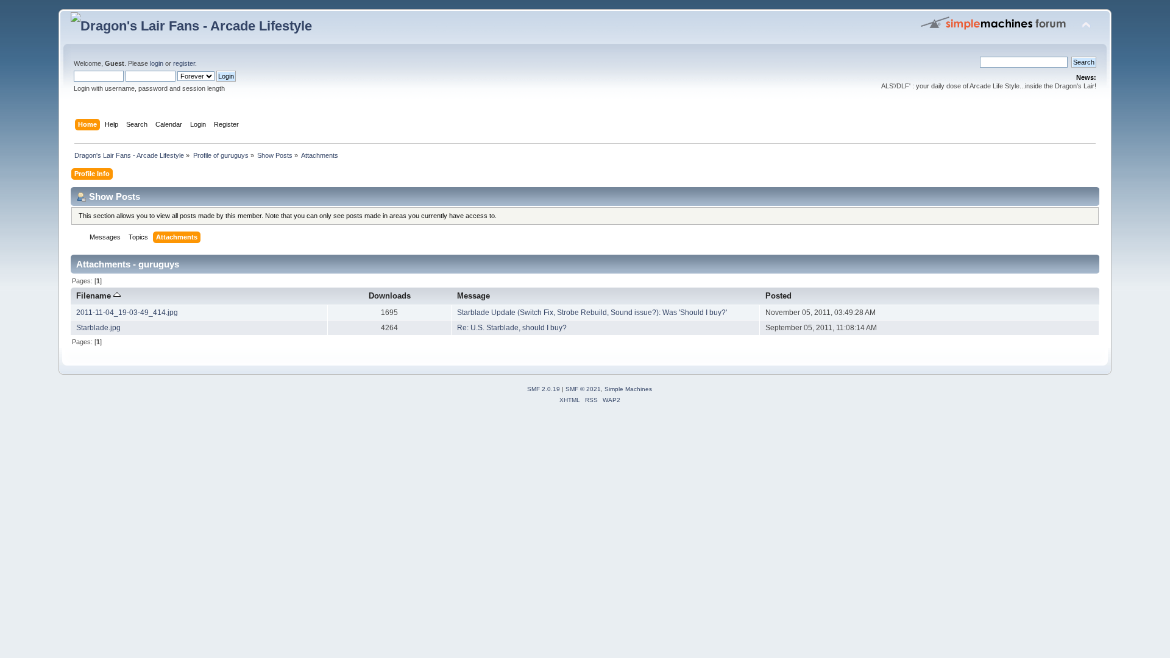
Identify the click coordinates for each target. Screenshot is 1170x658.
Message (473, 295)
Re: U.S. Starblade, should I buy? (512, 328)
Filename (94, 295)
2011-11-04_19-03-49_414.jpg (127, 312)
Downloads (390, 295)
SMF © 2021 (583, 389)
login (156, 63)
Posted (778, 295)
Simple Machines (628, 389)
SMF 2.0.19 (543, 389)
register (184, 63)
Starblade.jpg (98, 328)
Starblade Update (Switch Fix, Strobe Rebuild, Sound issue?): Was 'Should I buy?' (592, 312)
